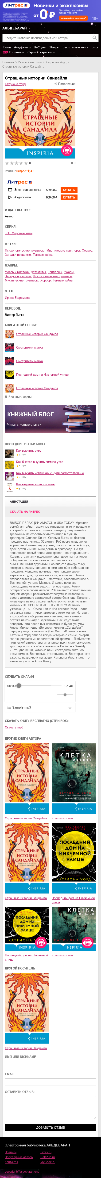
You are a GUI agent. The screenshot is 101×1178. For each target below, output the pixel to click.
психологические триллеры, (25, 250)
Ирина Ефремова (17, 297)
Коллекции (16, 52)
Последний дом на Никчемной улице (42, 374)
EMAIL (10, 1074)
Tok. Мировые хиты (18, 233)
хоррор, (87, 250)
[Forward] (32, 695)
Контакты (11, 1162)
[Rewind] (12, 695)
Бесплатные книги (75, 47)
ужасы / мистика (30, 62)
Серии (31, 52)
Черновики (46, 52)
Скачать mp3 (14, 727)
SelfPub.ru (47, 1157)
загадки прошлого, (18, 254)
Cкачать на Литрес (25, 511)
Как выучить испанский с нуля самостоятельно (50, 473)
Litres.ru (45, 1152)
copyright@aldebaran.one (22, 1171)
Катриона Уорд (56, 62)
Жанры (54, 47)
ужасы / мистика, (17, 272)
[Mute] (53, 695)
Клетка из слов (62, 818)
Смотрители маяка (29, 347)
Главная (8, 62)
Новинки (10, 1152)
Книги (7, 47)
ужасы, (69, 272)
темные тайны (43, 254)
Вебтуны (40, 47)
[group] (40, 691)
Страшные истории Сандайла (37, 334)
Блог (95, 47)
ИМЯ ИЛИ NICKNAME (20, 1057)
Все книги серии (19, 397)
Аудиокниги (22, 47)
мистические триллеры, (64, 250)
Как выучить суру (28, 450)
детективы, (39, 272)
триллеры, (55, 272)
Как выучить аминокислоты (35, 484)
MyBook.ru (47, 1162)
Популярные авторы (19, 1157)
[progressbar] (40, 686)
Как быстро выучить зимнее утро (39, 462)
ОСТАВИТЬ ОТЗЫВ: (20, 1092)
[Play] (22, 694)
